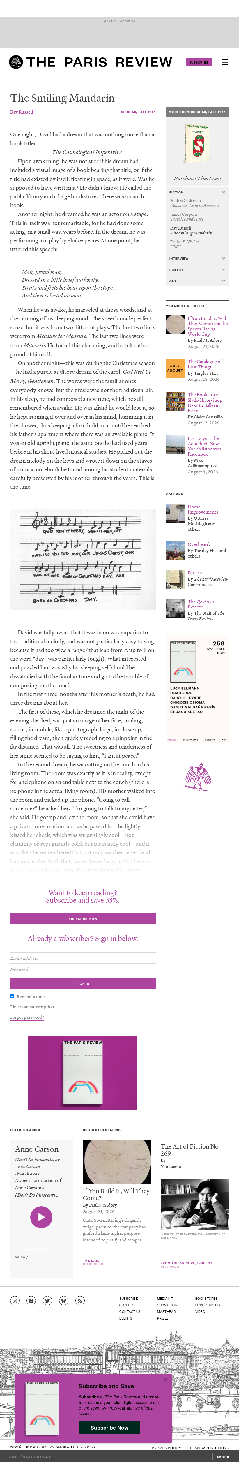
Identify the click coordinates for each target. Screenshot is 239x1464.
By (163, 1160)
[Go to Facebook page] (31, 1301)
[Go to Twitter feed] (47, 1301)
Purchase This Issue (197, 178)
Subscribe (198, 62)
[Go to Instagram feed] (15, 1301)
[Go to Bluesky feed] (63, 1301)
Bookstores (206, 1298)
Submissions (168, 1304)
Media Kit (165, 1298)
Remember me (31, 996)
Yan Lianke (171, 1166)
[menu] (224, 62)
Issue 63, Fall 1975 (138, 111)
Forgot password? (27, 1017)
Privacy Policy (166, 1447)
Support (127, 1304)
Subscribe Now (109, 1427)
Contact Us (130, 1311)
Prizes (163, 1318)
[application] (41, 1245)
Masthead (166, 1311)
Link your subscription (32, 1006)
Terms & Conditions (209, 1447)
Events (125, 1318)
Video (200, 1311)
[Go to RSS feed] (80, 1301)
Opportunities (208, 1304)
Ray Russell (21, 111)
